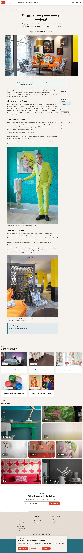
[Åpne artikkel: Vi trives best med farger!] (69, 359)
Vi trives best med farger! (69, 370)
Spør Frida (36, 519)
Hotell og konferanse (20, 9)
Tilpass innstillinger (35, 548)
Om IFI (18, 519)
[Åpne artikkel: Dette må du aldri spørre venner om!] (14, 382)
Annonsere (19, 524)
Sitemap (18, 530)
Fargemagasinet (55, 519)
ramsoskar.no (12, 332)
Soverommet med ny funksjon (13, 370)
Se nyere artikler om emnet (25, 84)
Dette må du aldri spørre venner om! (14, 393)
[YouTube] (49, 534)
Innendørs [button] (20, 2)
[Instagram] (37, 534)
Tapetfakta (54, 522)
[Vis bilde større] (41, 55)
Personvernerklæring (21, 526)
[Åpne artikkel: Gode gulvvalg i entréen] (41, 359)
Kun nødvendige (23, 548)
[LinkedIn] (46, 534)
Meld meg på (54, 503)
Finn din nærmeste (38, 522)
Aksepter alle (46, 548)
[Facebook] (34, 534)
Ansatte (18, 520)
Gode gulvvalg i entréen (41, 370)
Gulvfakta (54, 520)
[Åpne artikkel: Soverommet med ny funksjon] (14, 359)
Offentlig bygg (11, 9)
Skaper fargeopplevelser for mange (41, 393)
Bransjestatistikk (37, 520)
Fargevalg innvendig (65, 114)
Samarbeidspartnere (21, 522)
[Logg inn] (76, 2)
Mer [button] (35, 2)
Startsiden (3, 9)
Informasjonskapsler (21, 528)
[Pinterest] (43, 534)
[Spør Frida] (42, 2)
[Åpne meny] (80, 2)
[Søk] (73, 2)
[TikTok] (40, 534)
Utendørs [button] (28, 2)
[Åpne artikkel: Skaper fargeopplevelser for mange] (41, 382)
